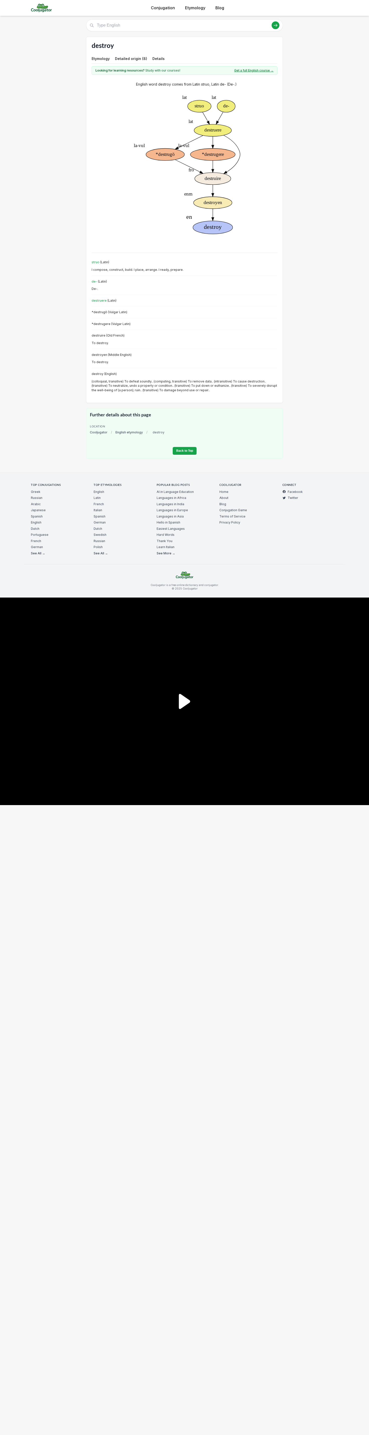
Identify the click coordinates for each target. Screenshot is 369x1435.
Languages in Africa (171, 498)
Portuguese (39, 535)
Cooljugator (98, 432)
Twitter (293, 498)
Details (158, 58)
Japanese (38, 510)
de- (94, 281)
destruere (99, 300)
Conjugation (163, 7)
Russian (36, 498)
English (36, 522)
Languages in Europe (172, 510)
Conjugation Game (233, 510)
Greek (35, 492)
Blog (219, 7)
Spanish (37, 516)
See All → (38, 553)
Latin (97, 498)
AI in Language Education (175, 492)
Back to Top (184, 450)
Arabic (36, 504)
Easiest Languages (171, 529)
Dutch (35, 529)
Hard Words (165, 535)
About (223, 498)
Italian (98, 510)
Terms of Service (232, 516)
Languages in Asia (170, 516)
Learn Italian (165, 547)
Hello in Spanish (168, 522)
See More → (166, 553)
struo (95, 262)
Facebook (295, 492)
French (36, 541)
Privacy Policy (229, 522)
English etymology (129, 432)
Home (223, 492)
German (37, 547)
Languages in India (170, 504)
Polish (98, 547)
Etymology (195, 7)
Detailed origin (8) (131, 58)
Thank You (164, 541)
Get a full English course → (254, 70)
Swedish (100, 535)
